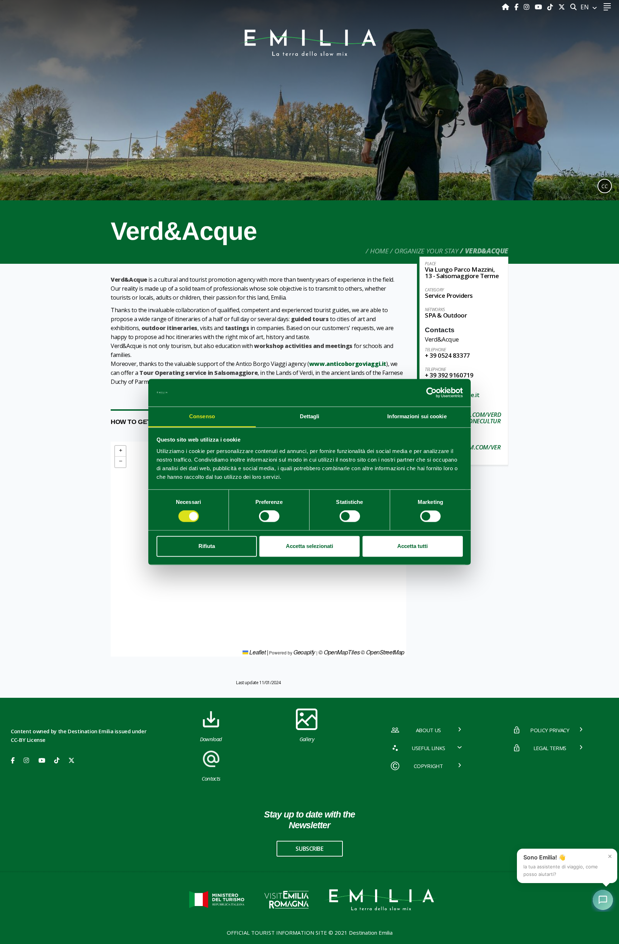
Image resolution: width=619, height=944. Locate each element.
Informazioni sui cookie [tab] (416, 416)
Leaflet (257, 652)
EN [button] (585, 7)
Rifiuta (206, 546)
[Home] (506, 7)
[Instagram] (527, 7)
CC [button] (604, 186)
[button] (120, 451)
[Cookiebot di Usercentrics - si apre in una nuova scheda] (431, 392)
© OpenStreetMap (382, 652)
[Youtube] (539, 7)
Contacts (211, 778)
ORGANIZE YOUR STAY (426, 251)
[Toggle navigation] (607, 7)
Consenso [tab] (202, 416)
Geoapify (304, 652)
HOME (379, 251)
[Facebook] (517, 7)
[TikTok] (551, 7)
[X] (561, 7)
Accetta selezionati (309, 546)
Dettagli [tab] (310, 416)
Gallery (306, 739)
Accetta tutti (412, 546)
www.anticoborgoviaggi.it (347, 364)
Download (211, 739)
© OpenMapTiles (339, 652)
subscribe (309, 849)
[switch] (269, 516)
